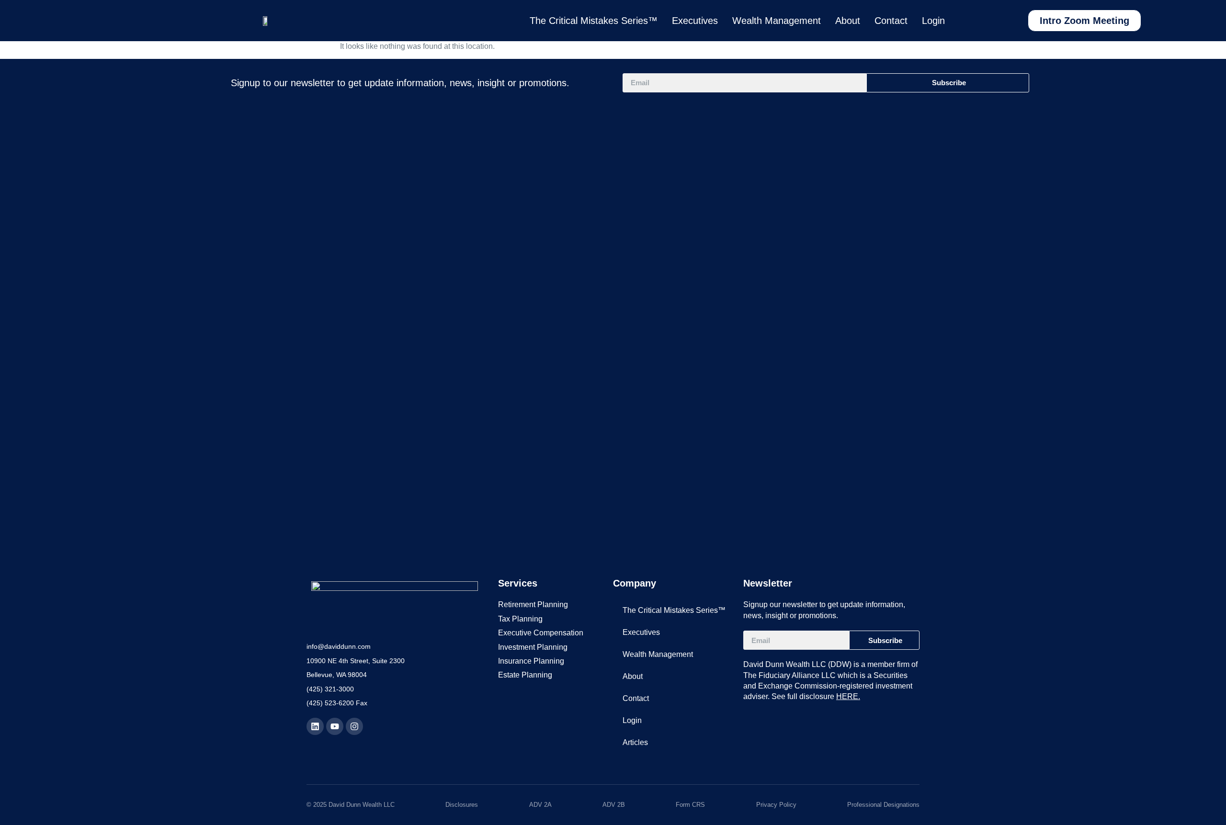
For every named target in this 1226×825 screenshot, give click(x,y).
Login (933, 20)
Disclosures (461, 804)
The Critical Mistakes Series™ (594, 20)
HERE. (848, 696)
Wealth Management (776, 20)
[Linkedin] (315, 726)
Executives (695, 20)
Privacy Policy (776, 804)
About (847, 20)
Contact (891, 20)
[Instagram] (354, 726)
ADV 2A (540, 804)
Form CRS (690, 804)
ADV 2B (613, 804)
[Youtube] (334, 726)
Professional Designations (883, 804)
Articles (635, 742)
